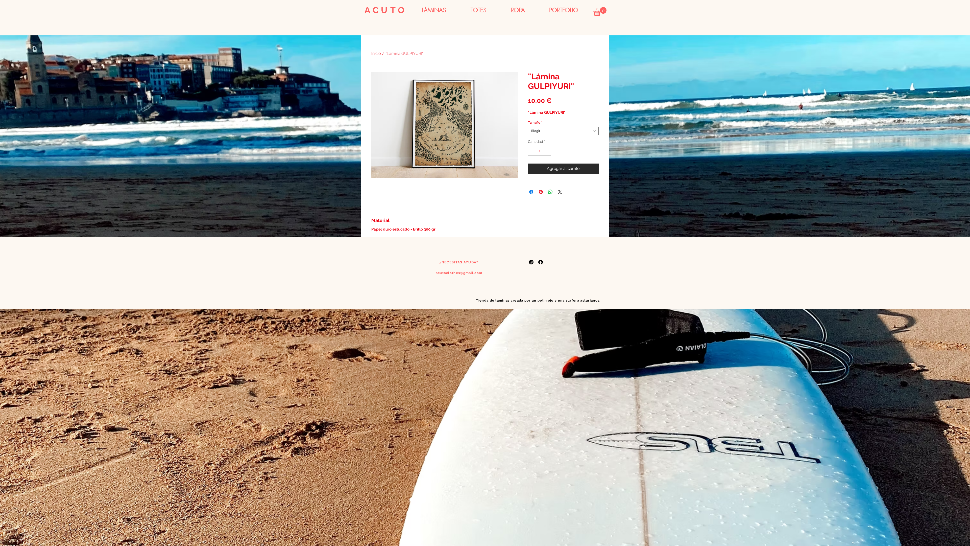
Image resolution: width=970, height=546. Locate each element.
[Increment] (547, 150)
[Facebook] (540, 262)
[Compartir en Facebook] (531, 192)
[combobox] (563, 131)
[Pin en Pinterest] (541, 192)
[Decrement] (532, 150)
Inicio (376, 53)
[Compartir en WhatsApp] (550, 192)
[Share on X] (560, 192)
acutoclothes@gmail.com (459, 273)
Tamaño (535, 122)
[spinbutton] (539, 150)
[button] (600, 11)
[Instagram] (531, 262)
